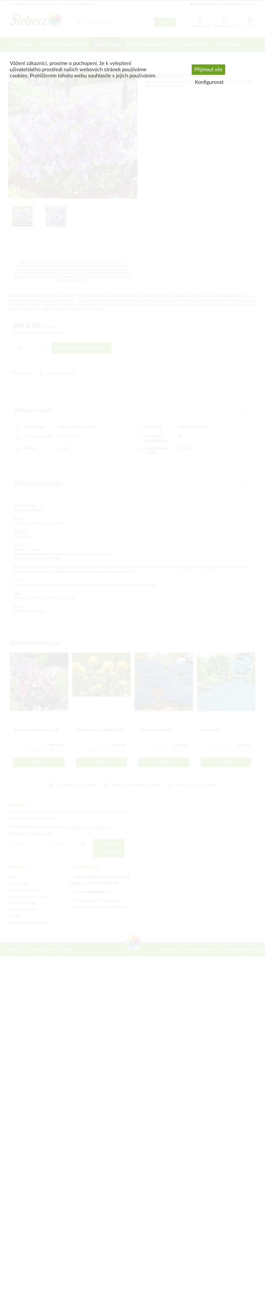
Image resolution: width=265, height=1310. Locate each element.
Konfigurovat (209, 82)
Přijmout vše (208, 69)
